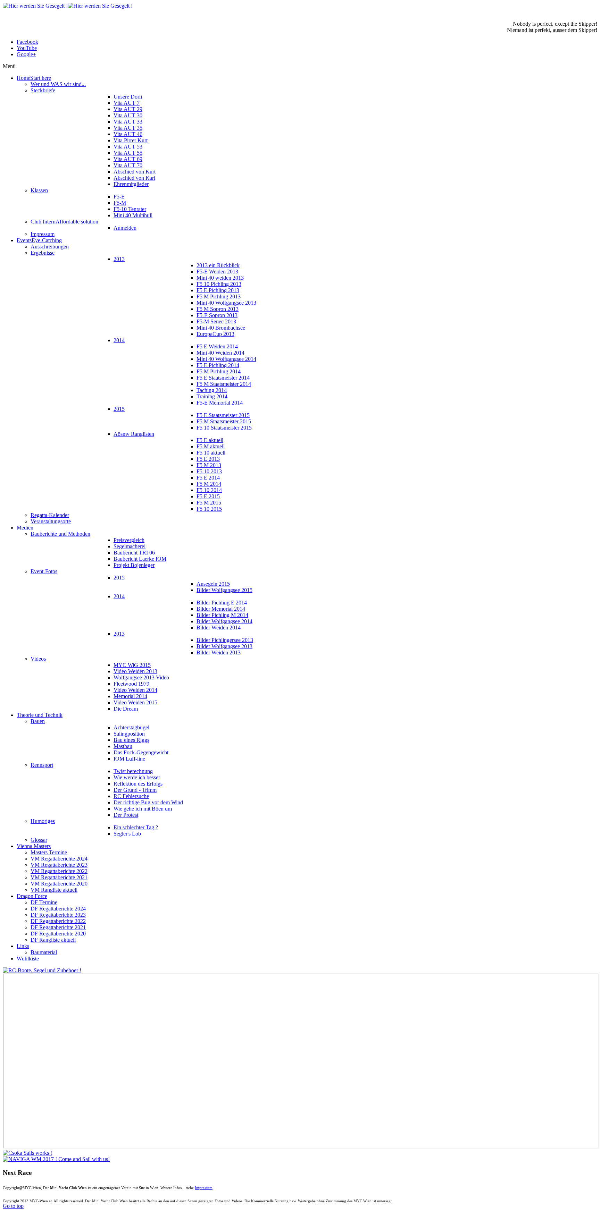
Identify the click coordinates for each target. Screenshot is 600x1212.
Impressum (203, 1188)
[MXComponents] (42, 970)
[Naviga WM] (56, 1159)
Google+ (26, 54)
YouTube (27, 48)
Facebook (27, 42)
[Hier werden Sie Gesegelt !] (68, 6)
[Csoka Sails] (27, 1153)
